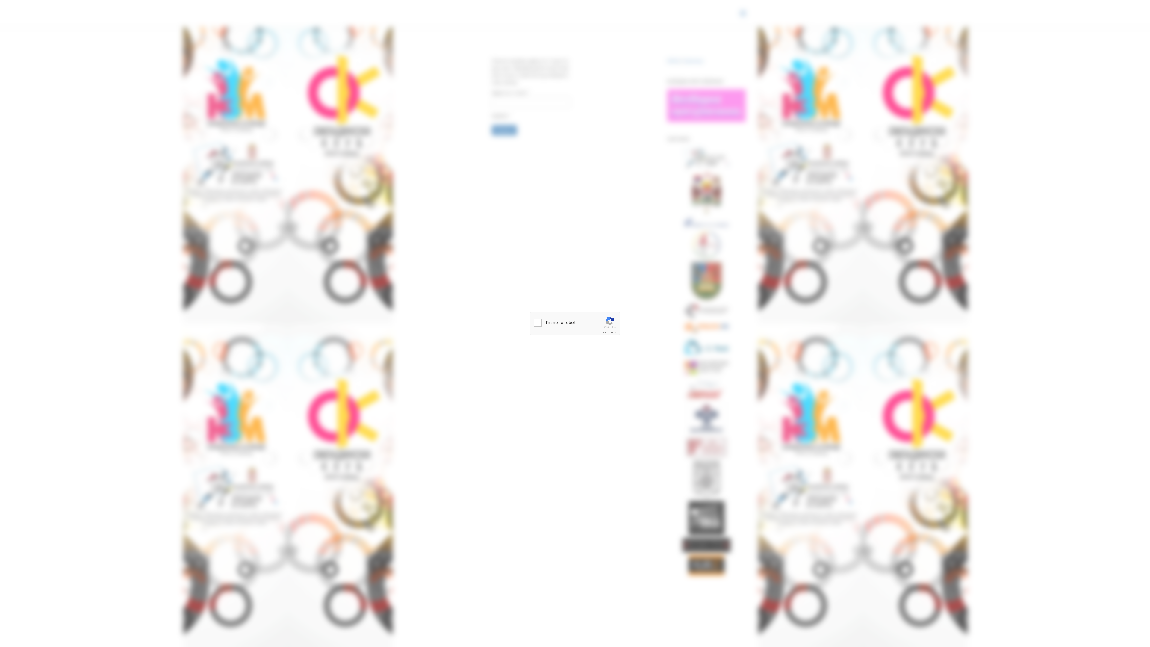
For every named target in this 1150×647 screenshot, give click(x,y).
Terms (613, 332)
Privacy (604, 332)
